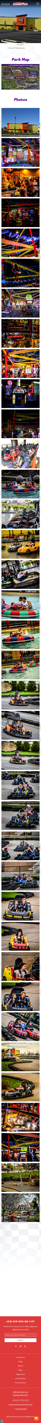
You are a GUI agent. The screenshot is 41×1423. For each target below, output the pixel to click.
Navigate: (20, 44)
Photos (20, 1366)
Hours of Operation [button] (20, 1400)
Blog (20, 1370)
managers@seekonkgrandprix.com (20, 1404)
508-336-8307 (21, 1409)
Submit (20, 1340)
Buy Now (6, 4)
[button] (37, 4)
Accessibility (20, 1378)
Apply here (20, 1374)
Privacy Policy (20, 1383)
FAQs (20, 1362)
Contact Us (20, 1357)
